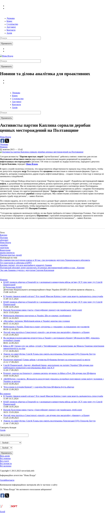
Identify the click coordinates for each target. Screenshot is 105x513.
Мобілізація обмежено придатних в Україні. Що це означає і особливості (37, 315)
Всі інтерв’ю (6, 463)
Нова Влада (5, 137)
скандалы (4, 247)
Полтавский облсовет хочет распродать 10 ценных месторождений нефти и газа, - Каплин (42, 267)
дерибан (4, 245)
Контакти (11, 30)
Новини (4, 147)
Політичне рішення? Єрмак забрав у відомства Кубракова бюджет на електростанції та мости (46, 359)
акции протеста (7, 252)
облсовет (4, 240)
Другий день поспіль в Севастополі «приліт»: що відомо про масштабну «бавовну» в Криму (46, 332)
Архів (9, 33)
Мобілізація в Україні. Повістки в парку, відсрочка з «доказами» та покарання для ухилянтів (46, 327)
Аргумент (11, 27)
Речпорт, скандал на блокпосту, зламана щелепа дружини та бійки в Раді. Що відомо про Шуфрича (49, 373)
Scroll (2, 511)
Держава (11, 18)
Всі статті (4, 461)
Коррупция (5, 250)
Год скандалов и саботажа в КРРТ (16, 263)
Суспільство (12, 24)
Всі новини (5, 393)
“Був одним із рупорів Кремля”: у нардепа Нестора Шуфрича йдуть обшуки (38, 387)
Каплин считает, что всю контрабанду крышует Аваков (26, 265)
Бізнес (9, 21)
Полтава (4, 237)
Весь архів (5, 456)
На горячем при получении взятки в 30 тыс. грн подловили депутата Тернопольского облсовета (45, 260)
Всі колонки (5, 466)
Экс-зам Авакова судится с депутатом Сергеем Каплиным (27, 270)
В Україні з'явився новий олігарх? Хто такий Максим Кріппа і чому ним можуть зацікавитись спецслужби (53, 296)
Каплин (3, 235)
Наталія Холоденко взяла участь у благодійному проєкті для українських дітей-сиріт (42, 310)
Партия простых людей (11, 255)
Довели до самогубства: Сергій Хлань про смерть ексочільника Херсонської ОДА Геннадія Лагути (49, 354)
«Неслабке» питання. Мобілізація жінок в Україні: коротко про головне (36, 321)
